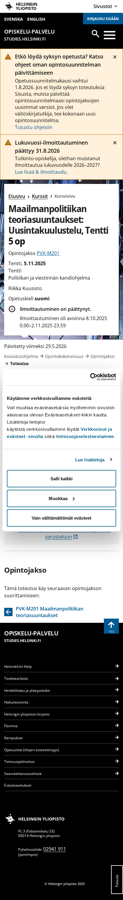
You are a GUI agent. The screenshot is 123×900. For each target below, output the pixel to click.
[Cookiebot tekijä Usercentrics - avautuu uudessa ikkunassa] (90, 377)
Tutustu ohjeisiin (34, 127)
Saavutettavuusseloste (23, 773)
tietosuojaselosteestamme (85, 436)
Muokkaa (58, 498)
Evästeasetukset (17, 785)
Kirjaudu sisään (103, 18)
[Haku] (95, 33)
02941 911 (54, 849)
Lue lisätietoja (90, 459)
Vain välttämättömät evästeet (61, 517)
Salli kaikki (61, 478)
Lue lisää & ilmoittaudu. (41, 172)
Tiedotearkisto (16, 678)
